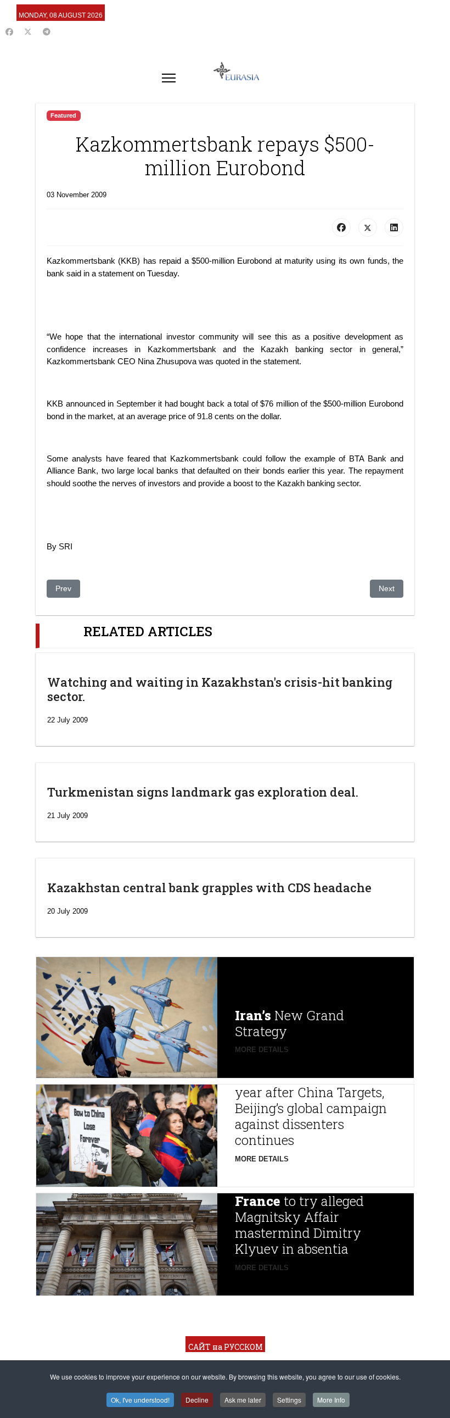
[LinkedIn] (394, 227)
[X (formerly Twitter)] (367, 227)
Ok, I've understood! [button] (140, 1399)
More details (262, 1050)
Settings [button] (289, 1399)
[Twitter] (28, 31)
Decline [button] (197, 1399)
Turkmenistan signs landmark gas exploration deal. (202, 792)
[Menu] (169, 78)
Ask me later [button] (242, 1399)
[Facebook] (9, 31)
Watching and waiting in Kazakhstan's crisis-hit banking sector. (219, 689)
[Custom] (46, 31)
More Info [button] (331, 1399)
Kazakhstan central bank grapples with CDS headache (209, 888)
